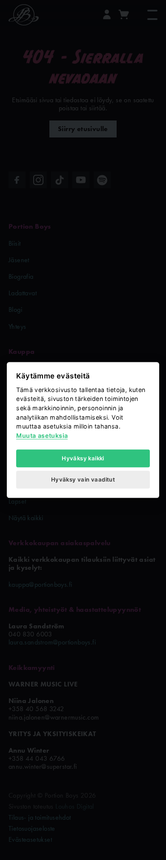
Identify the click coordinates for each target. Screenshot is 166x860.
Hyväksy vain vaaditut (83, 479)
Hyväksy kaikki (83, 457)
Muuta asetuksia (42, 435)
